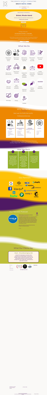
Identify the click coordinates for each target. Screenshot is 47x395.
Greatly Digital (29, 33)
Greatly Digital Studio (23, 393)
